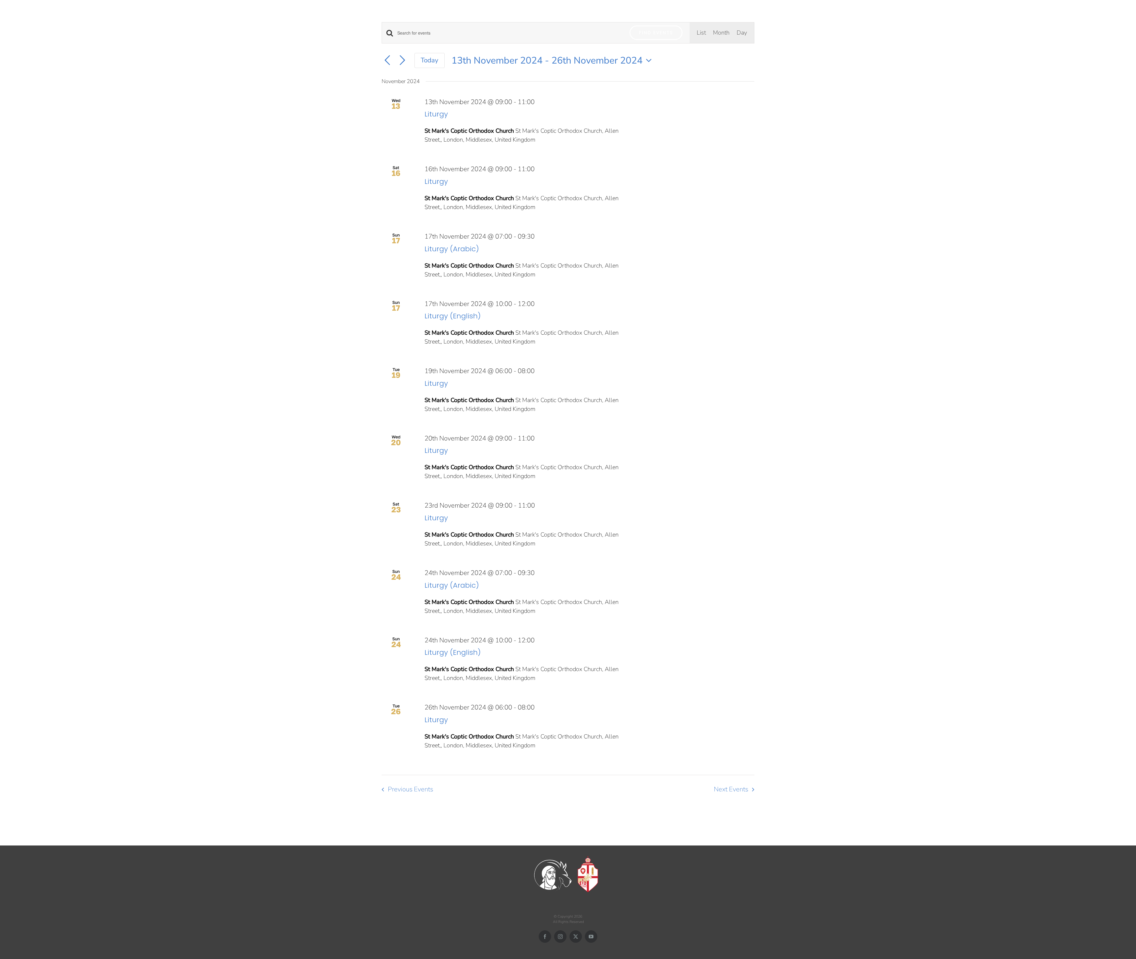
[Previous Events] (387, 60)
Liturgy (436, 114)
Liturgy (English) (453, 316)
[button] (1125, 14)
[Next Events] (402, 60)
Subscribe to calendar (717, 811)
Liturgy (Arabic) (452, 249)
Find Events (656, 33)
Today (429, 60)
